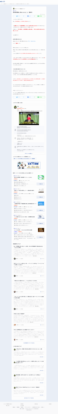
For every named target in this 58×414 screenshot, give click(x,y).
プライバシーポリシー (28, 407)
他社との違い (8, 405)
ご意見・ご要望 (22, 408)
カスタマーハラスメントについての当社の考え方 (31, 408)
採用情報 (18, 407)
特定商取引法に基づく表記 (36, 407)
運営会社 (14, 407)
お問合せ (42, 407)
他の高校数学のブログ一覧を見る (29, 342)
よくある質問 (22, 405)
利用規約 (22, 407)
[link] (29, 181)
